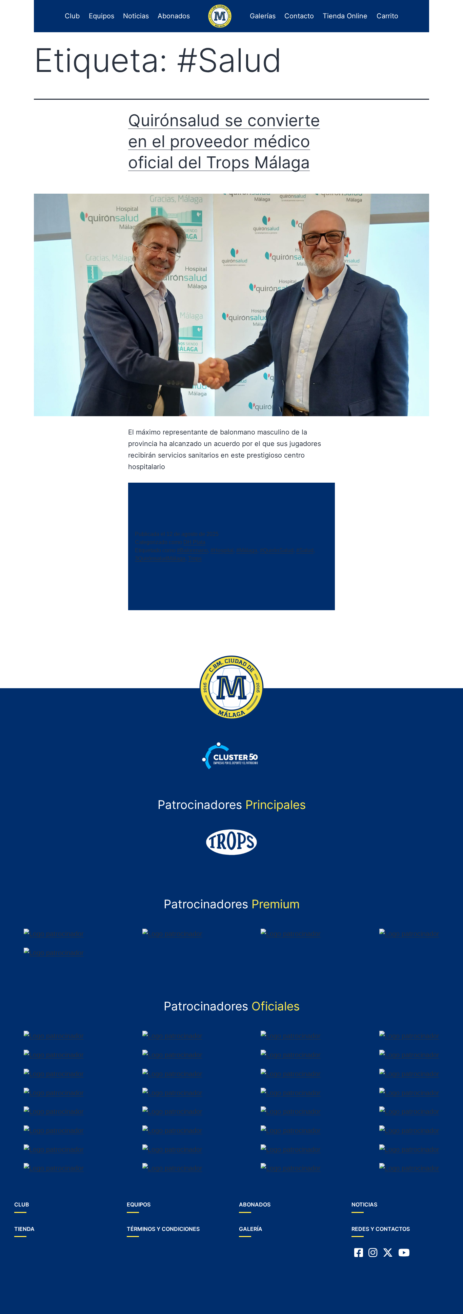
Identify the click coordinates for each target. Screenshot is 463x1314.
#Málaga (246, 550)
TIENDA (24, 1228)
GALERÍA (250, 1228)
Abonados (174, 16)
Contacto (299, 16)
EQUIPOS (138, 1204)
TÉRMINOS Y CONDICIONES (163, 1228)
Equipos (101, 16)
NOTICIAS (364, 1204)
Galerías (263, 16)
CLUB (21, 1204)
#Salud (305, 550)
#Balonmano (192, 550)
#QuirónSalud (277, 550)
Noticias (136, 16)
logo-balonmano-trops (218, 16)
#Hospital (222, 550)
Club (72, 16)
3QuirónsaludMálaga (160, 558)
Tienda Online (345, 16)
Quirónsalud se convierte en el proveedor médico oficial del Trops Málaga (224, 141)
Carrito (387, 16)
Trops (195, 558)
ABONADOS (254, 1204)
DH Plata (194, 542)
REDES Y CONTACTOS (380, 1228)
